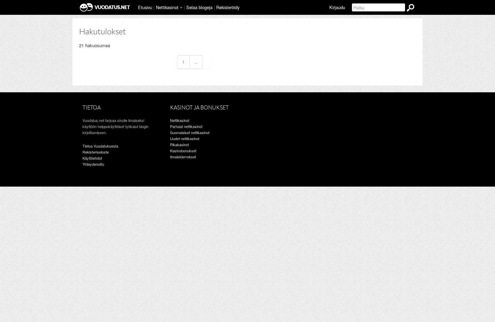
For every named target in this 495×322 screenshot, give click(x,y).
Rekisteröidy (227, 7)
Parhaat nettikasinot (186, 126)
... (195, 62)
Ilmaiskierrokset (183, 156)
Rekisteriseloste (95, 152)
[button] (181, 7)
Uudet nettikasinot (184, 138)
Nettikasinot (167, 7)
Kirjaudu (337, 7)
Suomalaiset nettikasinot (189, 132)
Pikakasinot (179, 144)
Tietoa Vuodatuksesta (100, 146)
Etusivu (145, 7)
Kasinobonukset (183, 150)
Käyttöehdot (92, 158)
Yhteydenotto (93, 164)
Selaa (199, 7)
